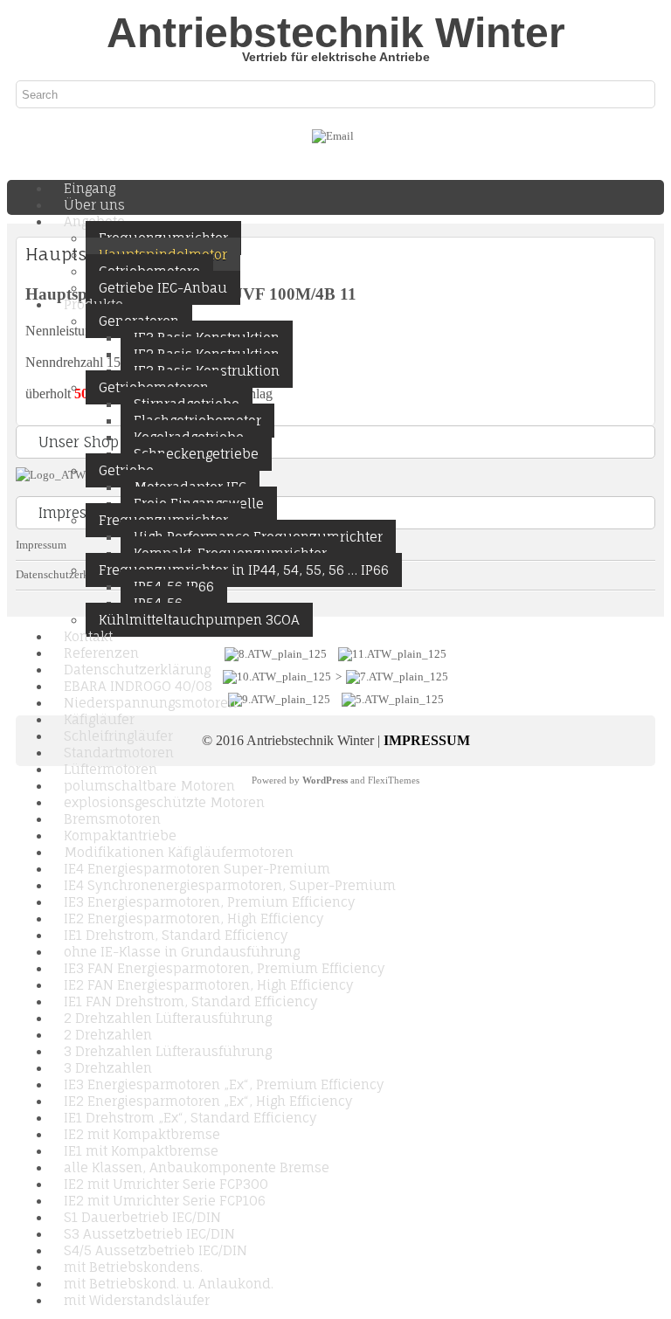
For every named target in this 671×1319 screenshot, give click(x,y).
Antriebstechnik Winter (336, 33)
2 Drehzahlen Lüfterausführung (168, 1018)
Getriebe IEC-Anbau (163, 288)
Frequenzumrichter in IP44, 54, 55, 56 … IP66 (244, 570)
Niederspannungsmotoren (150, 702)
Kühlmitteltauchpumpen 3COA (199, 619)
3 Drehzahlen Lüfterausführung (168, 1051)
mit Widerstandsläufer (137, 1300)
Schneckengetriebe (196, 453)
